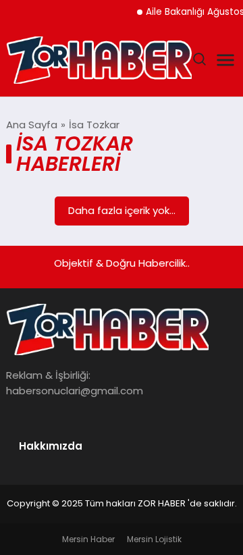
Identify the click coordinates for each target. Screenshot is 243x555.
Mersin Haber (88, 539)
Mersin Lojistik (154, 539)
